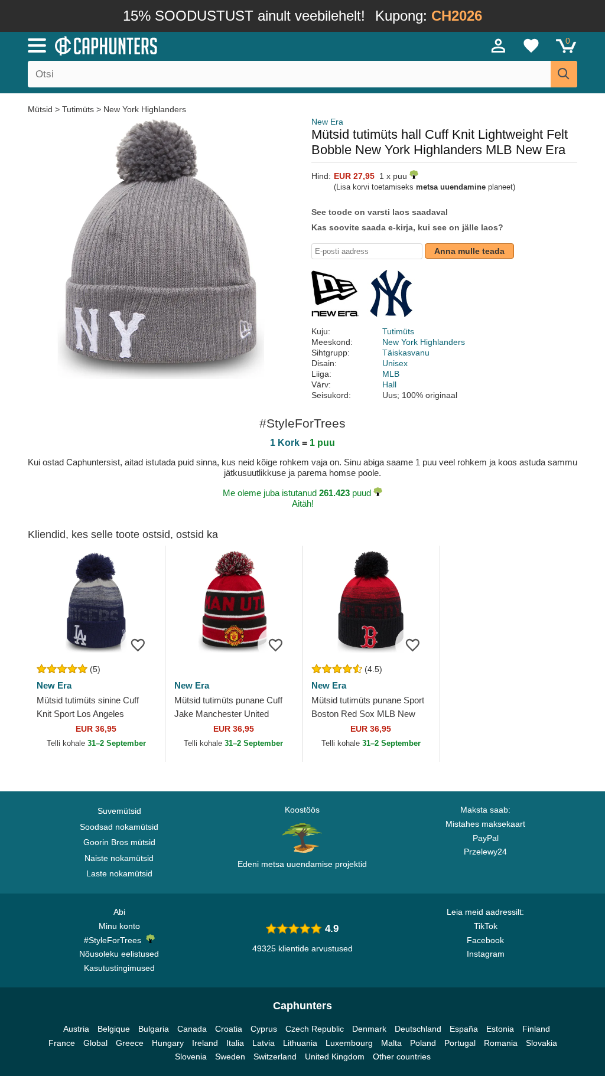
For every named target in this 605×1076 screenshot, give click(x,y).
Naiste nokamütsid (119, 858)
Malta (391, 1043)
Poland (423, 1043)
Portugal (460, 1043)
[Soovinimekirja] (138, 644)
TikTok (485, 926)
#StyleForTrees (115, 940)
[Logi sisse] (498, 45)
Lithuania (300, 1043)
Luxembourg (349, 1043)
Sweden (230, 1056)
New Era (327, 121)
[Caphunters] (184, 45)
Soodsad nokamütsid (119, 827)
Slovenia (191, 1056)
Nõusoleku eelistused (119, 953)
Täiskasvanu (406, 352)
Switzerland (275, 1056)
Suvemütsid (119, 811)
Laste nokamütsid (119, 873)
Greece (130, 1043)
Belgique (113, 1028)
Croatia (228, 1028)
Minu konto (119, 926)
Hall (389, 384)
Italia (235, 1043)
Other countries (402, 1056)
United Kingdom (335, 1056)
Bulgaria (153, 1028)
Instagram (486, 953)
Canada (192, 1028)
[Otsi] (564, 74)
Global (95, 1043)
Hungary (168, 1043)
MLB (390, 374)
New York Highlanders (144, 109)
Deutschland (418, 1028)
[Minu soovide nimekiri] (531, 45)
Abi (119, 912)
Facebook (485, 940)
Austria (76, 1028)
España (464, 1028)
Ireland (205, 1043)
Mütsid (41, 109)
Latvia (263, 1043)
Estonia (500, 1028)
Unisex (395, 363)
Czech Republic (314, 1028)
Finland (536, 1028)
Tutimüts (78, 109)
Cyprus (264, 1028)
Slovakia (541, 1043)
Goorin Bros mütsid (119, 842)
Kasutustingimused (119, 968)
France (61, 1043)
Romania (501, 1043)
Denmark (369, 1028)
